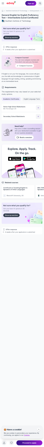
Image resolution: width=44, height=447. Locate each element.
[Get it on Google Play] (29, 159)
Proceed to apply (29, 443)
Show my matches (11, 37)
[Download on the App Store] (14, 159)
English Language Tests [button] (32, 99)
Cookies (27, 435)
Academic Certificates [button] (11, 99)
